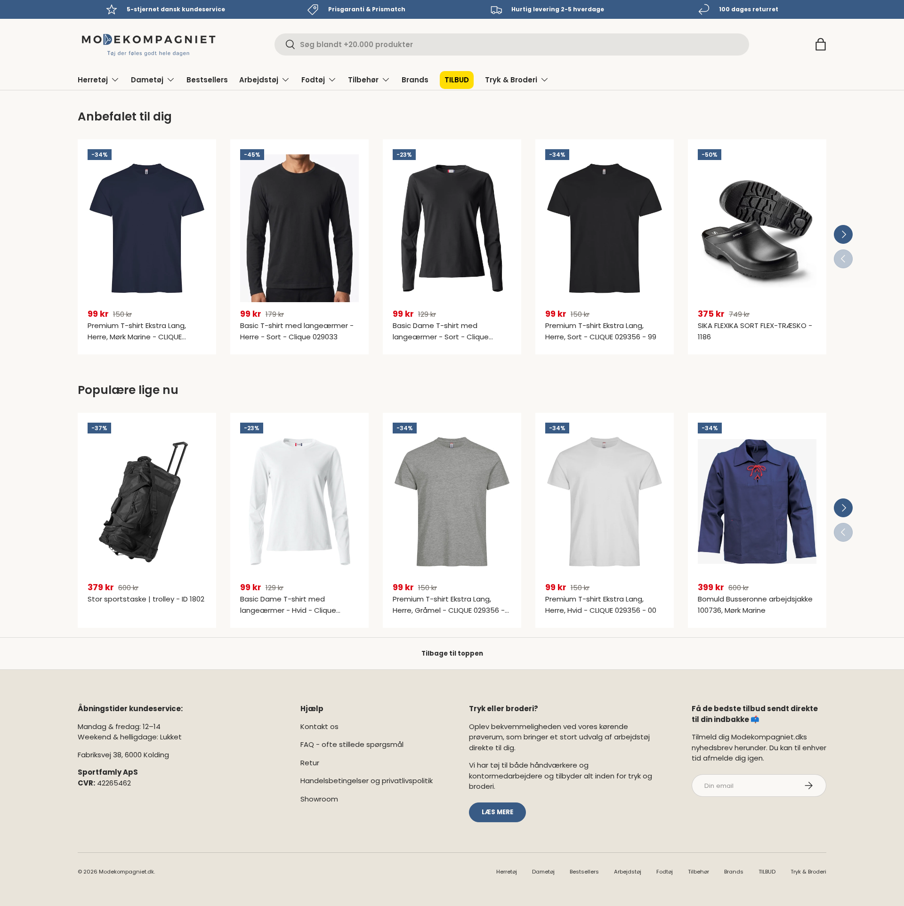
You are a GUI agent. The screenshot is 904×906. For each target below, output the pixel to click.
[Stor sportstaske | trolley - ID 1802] (147, 502)
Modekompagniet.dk (126, 871)
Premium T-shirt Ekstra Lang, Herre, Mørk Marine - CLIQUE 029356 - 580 (137, 337)
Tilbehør (363, 80)
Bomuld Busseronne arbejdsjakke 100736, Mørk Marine (755, 604)
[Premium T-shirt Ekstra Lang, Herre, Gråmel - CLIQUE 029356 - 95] (452, 502)
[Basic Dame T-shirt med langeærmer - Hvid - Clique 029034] (299, 502)
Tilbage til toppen (452, 653)
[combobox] (511, 44)
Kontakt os (319, 726)
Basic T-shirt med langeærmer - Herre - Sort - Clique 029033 (297, 331)
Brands (415, 80)
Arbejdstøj (258, 80)
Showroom (319, 799)
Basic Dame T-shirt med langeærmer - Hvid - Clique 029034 (288, 610)
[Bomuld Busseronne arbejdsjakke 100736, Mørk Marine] (757, 502)
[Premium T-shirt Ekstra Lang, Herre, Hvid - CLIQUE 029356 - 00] (604, 502)
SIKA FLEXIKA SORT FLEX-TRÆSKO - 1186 (755, 331)
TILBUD (456, 80)
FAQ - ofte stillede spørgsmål (352, 744)
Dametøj (147, 80)
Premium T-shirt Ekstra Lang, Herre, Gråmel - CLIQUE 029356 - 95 (449, 610)
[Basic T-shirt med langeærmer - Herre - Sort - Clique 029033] (299, 228)
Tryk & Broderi (511, 80)
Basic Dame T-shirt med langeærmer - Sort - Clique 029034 (441, 337)
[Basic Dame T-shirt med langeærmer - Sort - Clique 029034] (452, 228)
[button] (820, 44)
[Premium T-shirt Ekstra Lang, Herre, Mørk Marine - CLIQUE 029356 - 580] (147, 228)
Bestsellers (207, 80)
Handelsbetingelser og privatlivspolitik (366, 781)
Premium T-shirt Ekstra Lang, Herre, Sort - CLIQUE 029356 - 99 (600, 331)
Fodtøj (313, 80)
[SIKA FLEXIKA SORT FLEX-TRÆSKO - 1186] (757, 228)
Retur (309, 763)
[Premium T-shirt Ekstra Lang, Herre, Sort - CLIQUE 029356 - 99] (604, 228)
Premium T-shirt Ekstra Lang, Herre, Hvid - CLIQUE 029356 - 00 (600, 604)
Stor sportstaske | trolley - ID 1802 (146, 599)
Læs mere (497, 812)
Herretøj (93, 80)
